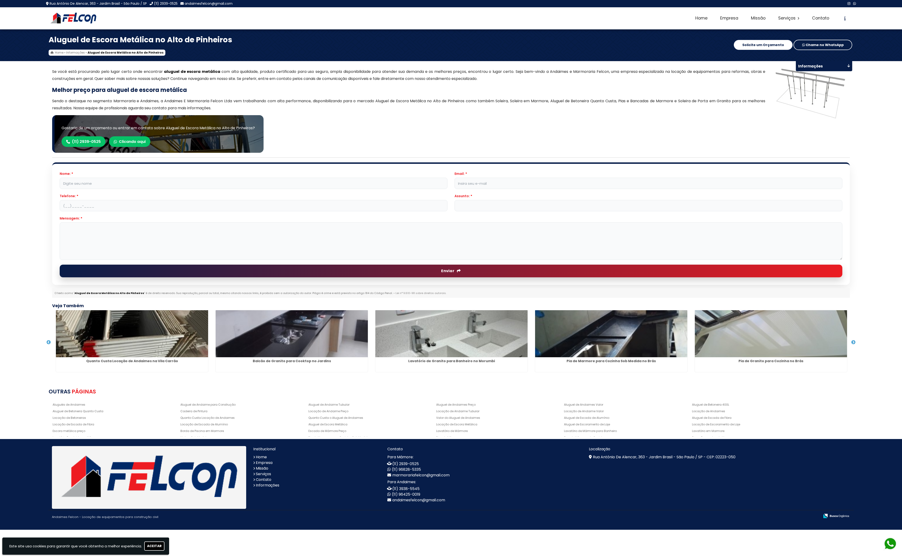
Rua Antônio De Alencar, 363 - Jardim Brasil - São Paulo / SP (98, 3)
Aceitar (154, 546)
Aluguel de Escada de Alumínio (586, 418)
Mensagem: (71, 218)
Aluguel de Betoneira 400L (710, 405)
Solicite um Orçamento (763, 45)
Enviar (448, 271)
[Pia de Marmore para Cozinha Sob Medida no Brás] (611, 333)
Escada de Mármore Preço (327, 431)
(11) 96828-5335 (406, 469)
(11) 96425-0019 (406, 494)
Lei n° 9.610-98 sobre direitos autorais (421, 293)
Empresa (729, 18)
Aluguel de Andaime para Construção (208, 405)
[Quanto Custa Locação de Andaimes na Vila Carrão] (132, 333)
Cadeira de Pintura (193, 411)
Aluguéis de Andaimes (69, 405)
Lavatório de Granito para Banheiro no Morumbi (451, 361)
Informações (267, 485)
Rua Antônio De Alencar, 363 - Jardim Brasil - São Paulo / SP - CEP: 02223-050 (664, 457)
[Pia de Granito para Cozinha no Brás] (771, 333)
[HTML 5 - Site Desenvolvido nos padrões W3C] (782, 516)
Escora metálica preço (69, 431)
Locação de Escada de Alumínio (204, 424)
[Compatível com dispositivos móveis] (814, 516)
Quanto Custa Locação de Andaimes (207, 418)
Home (701, 18)
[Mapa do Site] (769, 516)
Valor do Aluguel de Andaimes (458, 418)
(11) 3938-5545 (406, 488)
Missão (758, 18)
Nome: (66, 173)
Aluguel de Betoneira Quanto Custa (78, 411)
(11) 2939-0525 (166, 3)
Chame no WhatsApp (824, 45)
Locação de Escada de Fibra (73, 424)
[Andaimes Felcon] (149, 477)
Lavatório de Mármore (452, 431)
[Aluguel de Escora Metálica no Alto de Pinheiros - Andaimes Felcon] (73, 18)
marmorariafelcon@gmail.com (421, 475)
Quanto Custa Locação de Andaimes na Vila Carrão (132, 361)
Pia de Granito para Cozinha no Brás (771, 361)
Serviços (787, 18)
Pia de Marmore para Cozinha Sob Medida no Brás (611, 361)
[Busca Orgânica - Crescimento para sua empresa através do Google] (836, 515)
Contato (820, 18)
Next (853, 342)
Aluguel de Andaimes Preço (456, 405)
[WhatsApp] (854, 3)
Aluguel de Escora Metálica (327, 424)
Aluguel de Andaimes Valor (583, 405)
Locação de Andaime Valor (584, 411)
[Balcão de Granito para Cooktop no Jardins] (292, 333)
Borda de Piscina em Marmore (202, 431)
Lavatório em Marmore (708, 431)
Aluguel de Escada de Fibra (711, 418)
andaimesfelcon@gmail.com (209, 3)
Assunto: (463, 196)
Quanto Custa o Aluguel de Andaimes (335, 418)
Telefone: (69, 196)
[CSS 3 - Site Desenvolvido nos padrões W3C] (798, 516)
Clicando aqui (132, 141)
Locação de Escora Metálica (456, 424)
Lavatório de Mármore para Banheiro (590, 431)
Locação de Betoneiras (69, 418)
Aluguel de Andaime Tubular (329, 405)
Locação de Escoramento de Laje (716, 424)
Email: (461, 173)
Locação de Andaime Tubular (457, 411)
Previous (48, 342)
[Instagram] (849, 3)
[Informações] (845, 18)
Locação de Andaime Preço (328, 411)
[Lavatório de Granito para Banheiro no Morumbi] (451, 333)
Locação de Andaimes (708, 411)
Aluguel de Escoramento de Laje (587, 424)
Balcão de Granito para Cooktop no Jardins (292, 361)
